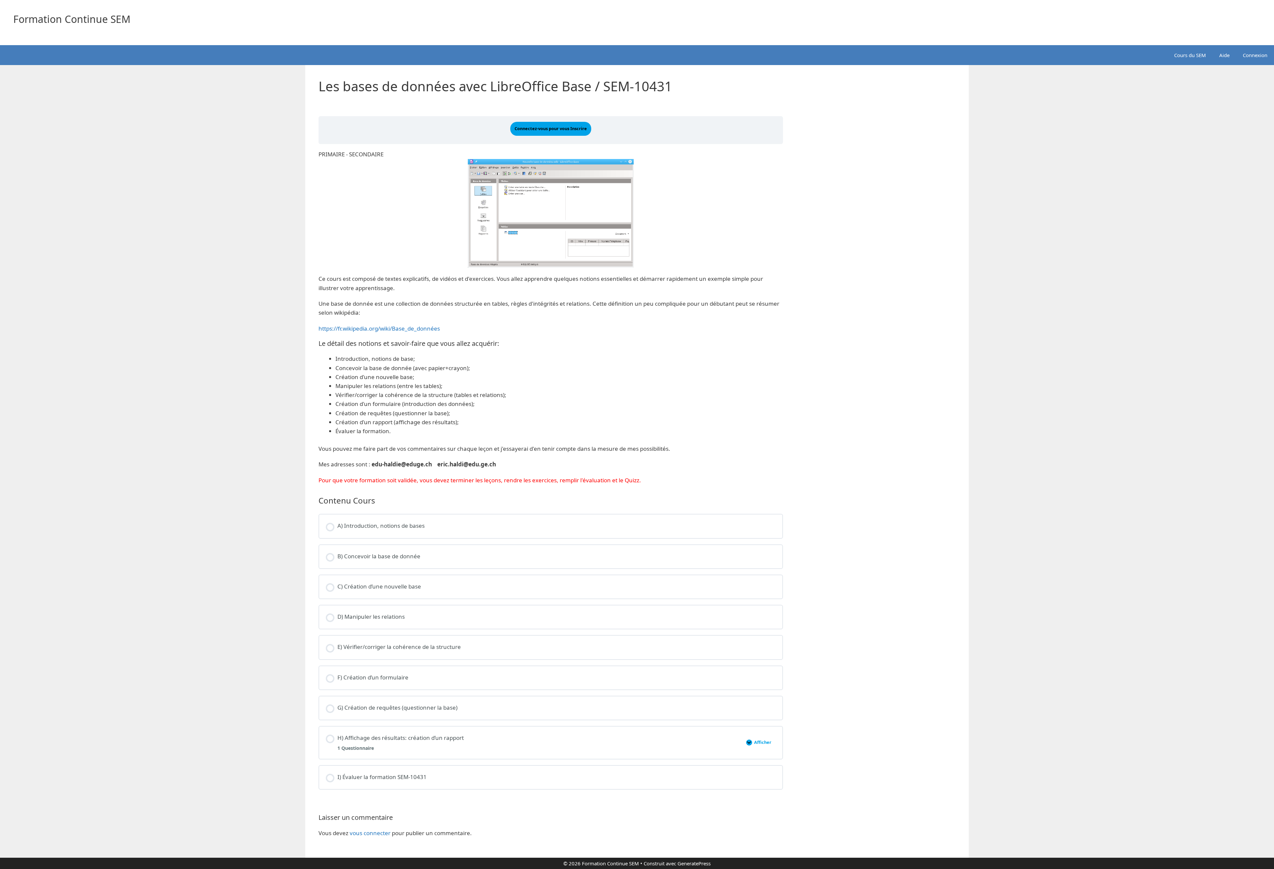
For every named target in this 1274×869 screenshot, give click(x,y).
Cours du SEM (1190, 55)
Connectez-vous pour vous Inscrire (551, 128)
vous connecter (370, 833)
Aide (1224, 55)
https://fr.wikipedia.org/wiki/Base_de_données (379, 328)
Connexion (1255, 55)
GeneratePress (694, 863)
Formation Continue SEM (71, 19)
